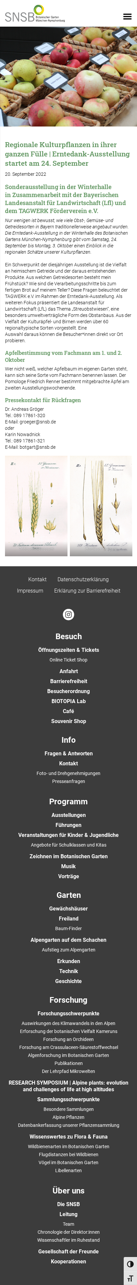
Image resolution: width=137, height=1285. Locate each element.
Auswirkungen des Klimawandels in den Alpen (68, 1023)
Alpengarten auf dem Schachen (68, 940)
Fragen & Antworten (69, 753)
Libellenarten (68, 1170)
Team (68, 1224)
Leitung (68, 1214)
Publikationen (69, 1063)
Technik (68, 971)
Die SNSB (68, 1204)
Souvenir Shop (68, 721)
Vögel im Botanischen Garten (68, 1162)
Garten (69, 895)
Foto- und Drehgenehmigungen (68, 773)
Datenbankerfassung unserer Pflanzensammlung (68, 1125)
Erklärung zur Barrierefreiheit (87, 591)
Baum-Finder (68, 928)
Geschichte (68, 981)
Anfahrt (69, 671)
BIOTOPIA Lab (69, 701)
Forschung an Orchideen (68, 1039)
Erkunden (68, 961)
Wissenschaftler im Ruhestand (68, 1240)
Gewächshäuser (68, 908)
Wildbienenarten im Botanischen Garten (68, 1146)
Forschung (68, 1000)
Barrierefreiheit (68, 681)
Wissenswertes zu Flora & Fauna (69, 1137)
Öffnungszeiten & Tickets (68, 650)
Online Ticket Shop (68, 659)
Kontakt (37, 579)
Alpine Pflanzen (68, 1117)
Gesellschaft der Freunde (68, 1251)
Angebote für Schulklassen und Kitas (68, 845)
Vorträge (68, 876)
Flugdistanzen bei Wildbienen (68, 1154)
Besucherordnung (68, 691)
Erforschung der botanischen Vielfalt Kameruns (68, 1031)
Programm (68, 801)
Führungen (68, 825)
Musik (68, 866)
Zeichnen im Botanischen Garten (69, 856)
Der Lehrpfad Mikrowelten (68, 1071)
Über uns (68, 1190)
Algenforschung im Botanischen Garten (68, 1055)
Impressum (30, 591)
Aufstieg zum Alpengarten (68, 949)
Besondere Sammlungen (69, 1109)
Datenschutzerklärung (83, 579)
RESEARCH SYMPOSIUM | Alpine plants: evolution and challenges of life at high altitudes (68, 1086)
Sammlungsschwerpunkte (68, 1099)
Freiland (68, 918)
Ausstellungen (69, 815)
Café (68, 711)
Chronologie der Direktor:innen (69, 1232)
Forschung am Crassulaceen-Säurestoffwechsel (68, 1047)
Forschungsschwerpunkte (68, 1013)
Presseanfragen (68, 781)
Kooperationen (68, 1261)
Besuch (69, 636)
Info (69, 740)
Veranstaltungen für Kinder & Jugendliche (68, 835)
